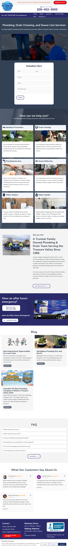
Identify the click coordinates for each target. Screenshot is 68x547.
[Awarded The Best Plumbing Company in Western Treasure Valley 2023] (17, 378)
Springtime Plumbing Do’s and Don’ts (49, 352)
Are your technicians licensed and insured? (16, 438)
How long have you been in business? (15, 451)
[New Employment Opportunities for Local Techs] (17, 341)
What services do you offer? (12, 434)
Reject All (53, 544)
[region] (34, 543)
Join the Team (59, 14)
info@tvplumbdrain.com (13, 532)
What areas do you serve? (11, 429)
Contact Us (42, 16)
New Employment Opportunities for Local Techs (16, 352)
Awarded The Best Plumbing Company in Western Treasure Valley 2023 (15, 390)
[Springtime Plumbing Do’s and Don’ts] (51, 341)
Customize (45, 544)
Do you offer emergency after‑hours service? (17, 446)
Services (48, 14)
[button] (60, 2)
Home (35, 14)
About (41, 14)
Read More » (39, 487)
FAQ (34, 16)
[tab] (34, 429)
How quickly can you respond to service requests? (19, 442)
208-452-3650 (11, 527)
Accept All (62, 544)
